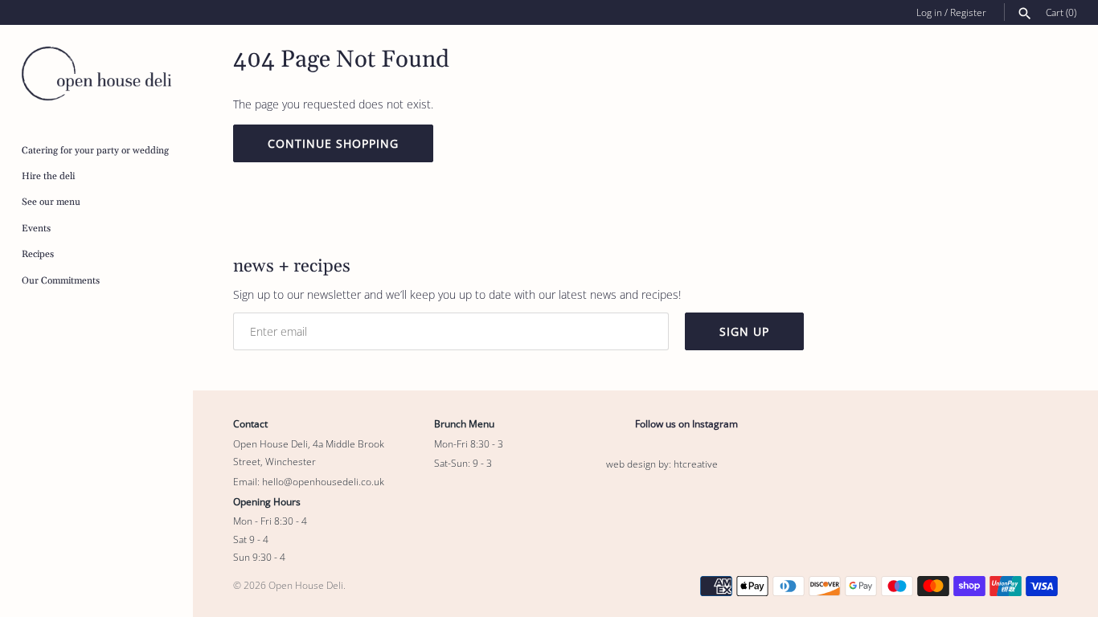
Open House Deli (305, 584)
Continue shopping (333, 143)
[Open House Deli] (96, 73)
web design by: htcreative (662, 463)
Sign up (744, 331)
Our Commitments (61, 281)
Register (968, 12)
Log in (929, 12)
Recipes (38, 254)
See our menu (51, 202)
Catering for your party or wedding (95, 151)
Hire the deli (48, 176)
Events (36, 229)
